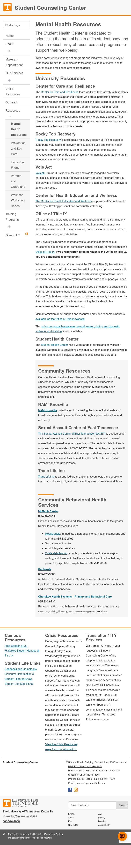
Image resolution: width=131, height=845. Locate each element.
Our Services (14, 73)
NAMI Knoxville (47, 410)
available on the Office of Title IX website (60, 319)
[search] (16, 25)
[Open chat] (122, 836)
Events (71, 813)
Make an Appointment (14, 62)
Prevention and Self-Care (18, 148)
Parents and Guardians (18, 181)
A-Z (99, 813)
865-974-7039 (107, 778)
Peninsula (44, 569)
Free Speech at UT (16, 646)
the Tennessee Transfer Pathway (36, 837)
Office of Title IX (45, 252)
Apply (71, 817)
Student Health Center (54, 345)
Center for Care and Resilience (59, 92)
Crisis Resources (12, 91)
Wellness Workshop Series (18, 200)
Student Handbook (22, 650)
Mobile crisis (52, 533)
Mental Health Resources (18, 129)
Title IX (9, 655)
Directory (102, 821)
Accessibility (104, 824)
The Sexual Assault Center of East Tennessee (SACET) (71, 433)
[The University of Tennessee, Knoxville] (20, 806)
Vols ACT (41, 173)
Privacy (101, 817)
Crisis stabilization (56, 553)
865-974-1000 (11, 821)
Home (9, 35)
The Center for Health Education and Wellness (63, 201)
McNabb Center (48, 511)
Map (70, 821)
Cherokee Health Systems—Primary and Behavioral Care (75, 596)
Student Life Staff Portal (19, 684)
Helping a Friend (17, 165)
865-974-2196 (85, 778)
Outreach (11, 102)
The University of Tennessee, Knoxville (6, 10)
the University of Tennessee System (46, 834)
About (9, 43)
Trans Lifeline (46, 476)
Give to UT (12, 235)
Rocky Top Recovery (48, 140)
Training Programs (12, 216)
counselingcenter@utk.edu (90, 783)
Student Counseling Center (50, 7)
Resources (12, 110)
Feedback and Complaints (21, 669)
